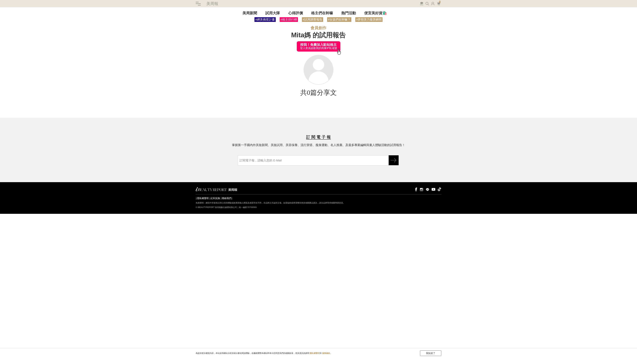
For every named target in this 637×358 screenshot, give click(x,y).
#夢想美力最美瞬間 (369, 19)
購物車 (438, 3)
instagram (421, 189)
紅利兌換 (215, 198)
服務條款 (326, 353)
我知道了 (430, 353)
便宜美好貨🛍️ (375, 13)
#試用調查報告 (312, 19)
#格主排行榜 (289, 19)
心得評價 (295, 13)
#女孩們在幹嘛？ (339, 19)
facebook (415, 189)
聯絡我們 (226, 198)
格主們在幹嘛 (322, 13)
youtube (433, 189)
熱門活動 (348, 13)
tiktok (439, 189)
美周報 (212, 3)
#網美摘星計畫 (265, 19)
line (427, 189)
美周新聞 (250, 13)
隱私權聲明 (203, 198)
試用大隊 (272, 13)
